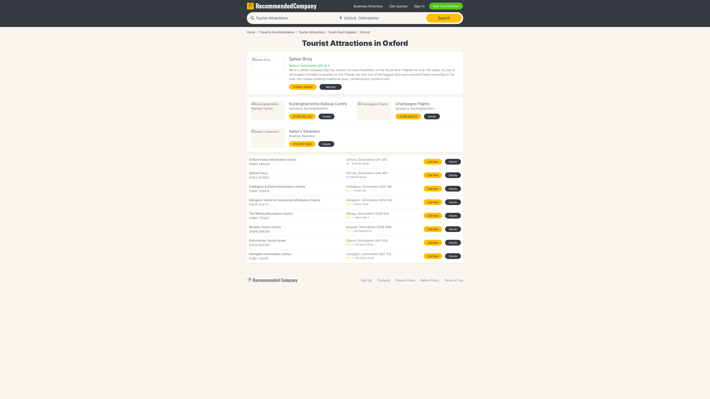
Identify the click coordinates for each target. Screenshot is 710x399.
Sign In (419, 6)
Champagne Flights (412, 104)
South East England (342, 32)
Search (444, 18)
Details (326, 116)
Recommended (286, 5)
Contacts (383, 280)
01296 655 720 (302, 116)
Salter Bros (300, 59)
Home (251, 32)
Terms (453, 280)
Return (430, 280)
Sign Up (366, 280)
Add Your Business (446, 6)
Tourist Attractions (311, 32)
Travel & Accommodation (277, 32)
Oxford (365, 32)
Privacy (405, 280)
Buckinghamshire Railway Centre (318, 104)
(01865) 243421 (303, 86)
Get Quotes (398, 6)
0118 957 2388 (302, 144)
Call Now (432, 161)
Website (330, 86)
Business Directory (368, 6)
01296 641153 (408, 116)
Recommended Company (275, 280)
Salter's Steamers (304, 131)
